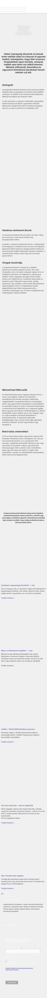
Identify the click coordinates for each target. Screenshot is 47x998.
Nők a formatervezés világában (12, 876)
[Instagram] (5, 930)
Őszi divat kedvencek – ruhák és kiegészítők (17, 805)
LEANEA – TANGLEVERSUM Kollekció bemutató (18, 729)
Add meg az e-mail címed (13, 948)
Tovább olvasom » (7, 598)
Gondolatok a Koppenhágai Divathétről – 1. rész (18, 585)
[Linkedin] (14, 930)
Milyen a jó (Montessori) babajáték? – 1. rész (17, 651)
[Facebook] (9, 930)
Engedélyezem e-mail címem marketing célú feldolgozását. (21, 960)
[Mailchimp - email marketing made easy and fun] (35, 990)
